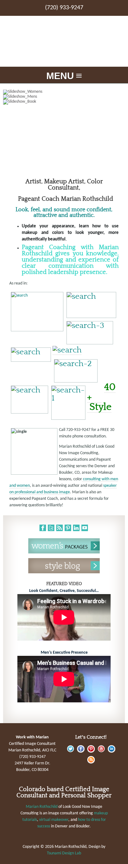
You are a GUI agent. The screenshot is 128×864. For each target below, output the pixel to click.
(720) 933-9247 (64, 8)
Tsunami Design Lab (64, 853)
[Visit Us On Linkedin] (111, 751)
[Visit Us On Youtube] (101, 751)
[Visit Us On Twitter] (70, 751)
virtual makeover (53, 819)
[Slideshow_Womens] (64, 92)
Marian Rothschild (41, 806)
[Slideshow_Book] (64, 102)
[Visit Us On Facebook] (80, 751)
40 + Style (101, 396)
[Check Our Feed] (91, 762)
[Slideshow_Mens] (64, 97)
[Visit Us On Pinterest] (91, 751)
